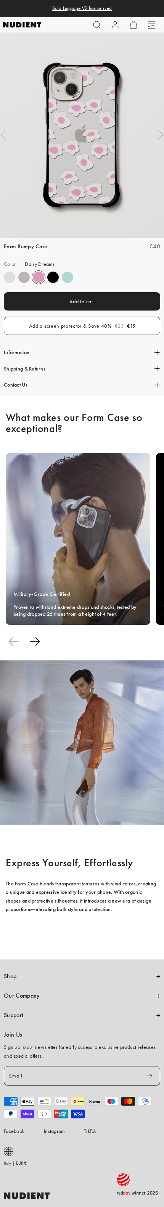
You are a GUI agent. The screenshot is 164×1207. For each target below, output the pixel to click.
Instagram (54, 1131)
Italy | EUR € (15, 1163)
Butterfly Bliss (67, 277)
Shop (10, 976)
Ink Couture (53, 277)
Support (13, 1015)
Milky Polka (9, 277)
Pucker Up (24, 277)
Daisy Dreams (38, 277)
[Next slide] (34, 641)
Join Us (13, 1035)
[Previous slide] (13, 641)
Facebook (14, 1131)
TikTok (90, 1131)
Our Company (22, 996)
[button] (97, 24)
